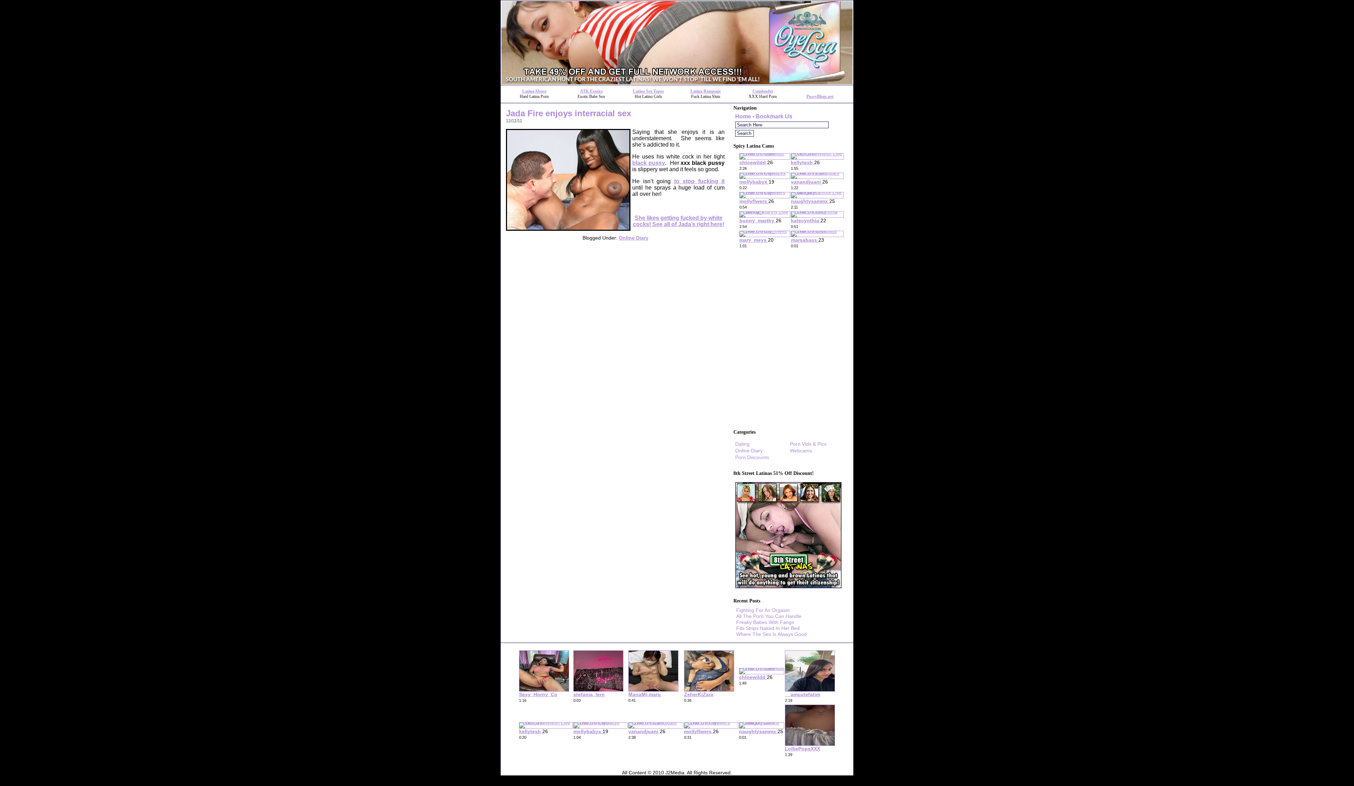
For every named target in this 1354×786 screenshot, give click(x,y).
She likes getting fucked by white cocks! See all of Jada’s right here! (678, 221)
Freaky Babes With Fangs (765, 622)
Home (743, 116)
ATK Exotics (591, 91)
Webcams (801, 450)
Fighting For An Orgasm (763, 610)
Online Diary (633, 238)
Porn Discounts (752, 457)
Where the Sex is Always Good (771, 634)
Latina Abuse (534, 91)
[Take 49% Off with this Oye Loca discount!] (677, 83)
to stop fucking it (699, 181)
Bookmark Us (774, 116)
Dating (742, 444)
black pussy (648, 163)
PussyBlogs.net (820, 96)
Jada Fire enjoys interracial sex (568, 113)
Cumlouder (762, 91)
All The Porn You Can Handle (768, 616)
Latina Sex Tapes (648, 91)
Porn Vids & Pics (808, 444)
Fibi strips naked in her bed (768, 628)
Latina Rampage (705, 91)
